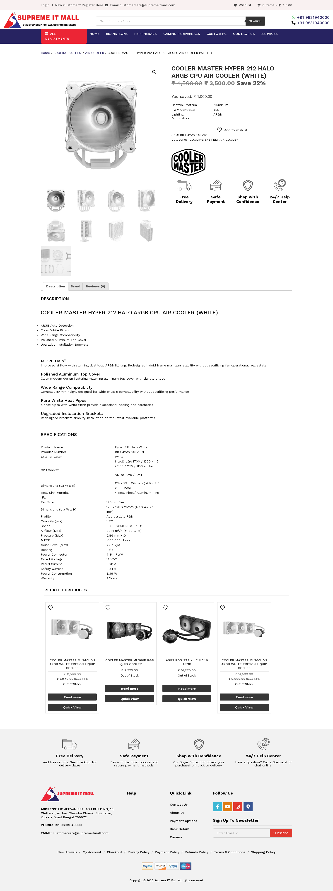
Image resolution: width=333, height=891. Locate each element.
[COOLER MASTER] (188, 162)
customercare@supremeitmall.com (147, 5)
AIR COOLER (94, 53)
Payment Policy (167, 852)
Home (94, 34)
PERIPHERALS (145, 34)
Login (45, 5)
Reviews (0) (95, 286)
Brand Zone (117, 34)
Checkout (114, 852)
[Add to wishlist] (51, 607)
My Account (92, 852)
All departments (57, 36)
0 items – (277, 5)
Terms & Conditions (229, 852)
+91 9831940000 (313, 17)
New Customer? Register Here (79, 5)
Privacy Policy (138, 852)
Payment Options (183, 821)
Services (269, 34)
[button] (154, 72)
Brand (75, 286)
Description (55, 286)
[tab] (55, 286)
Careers (176, 837)
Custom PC (217, 34)
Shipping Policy (263, 852)
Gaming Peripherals (181, 34)
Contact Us (244, 34)
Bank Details (179, 829)
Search (255, 21)
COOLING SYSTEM (67, 53)
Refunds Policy (196, 852)
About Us (177, 812)
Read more (72, 697)
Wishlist (245, 5)
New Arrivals (67, 852)
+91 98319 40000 (61, 825)
